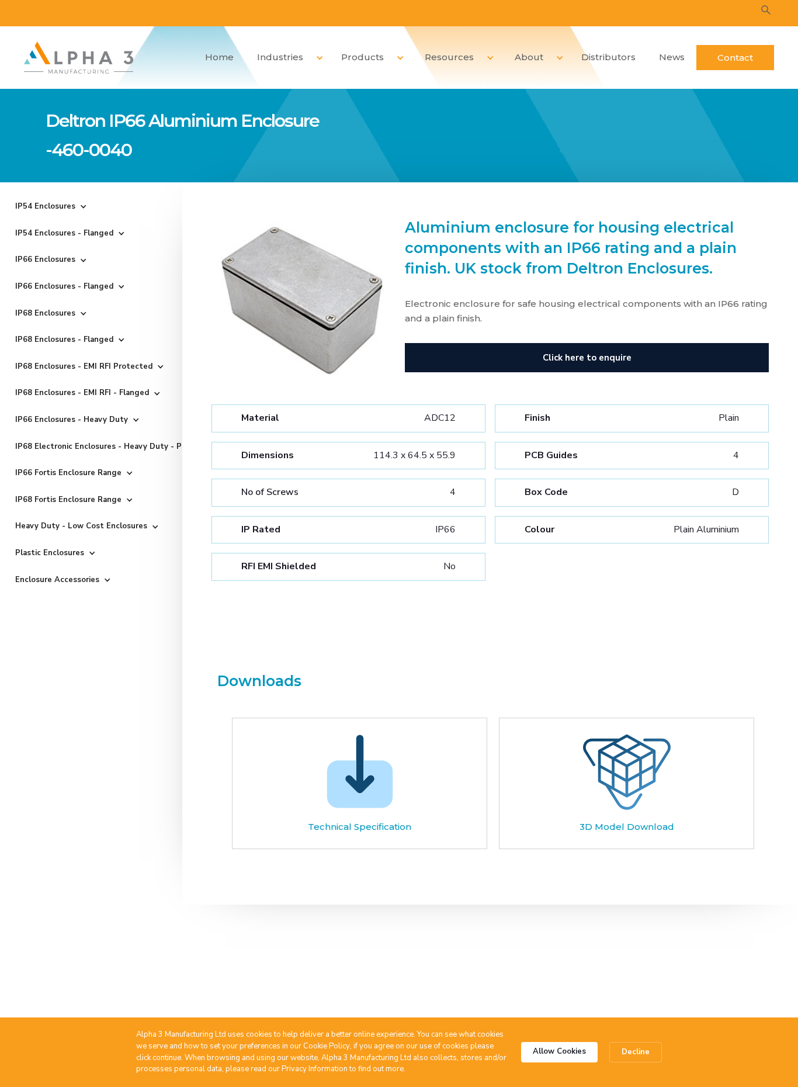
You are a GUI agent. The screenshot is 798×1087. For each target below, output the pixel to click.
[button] (286, 57)
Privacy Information (315, 1069)
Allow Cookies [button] (559, 1051)
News (672, 57)
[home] (78, 57)
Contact (735, 57)
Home (219, 57)
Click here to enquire (587, 358)
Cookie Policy (326, 1046)
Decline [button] (636, 1052)
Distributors (608, 57)
